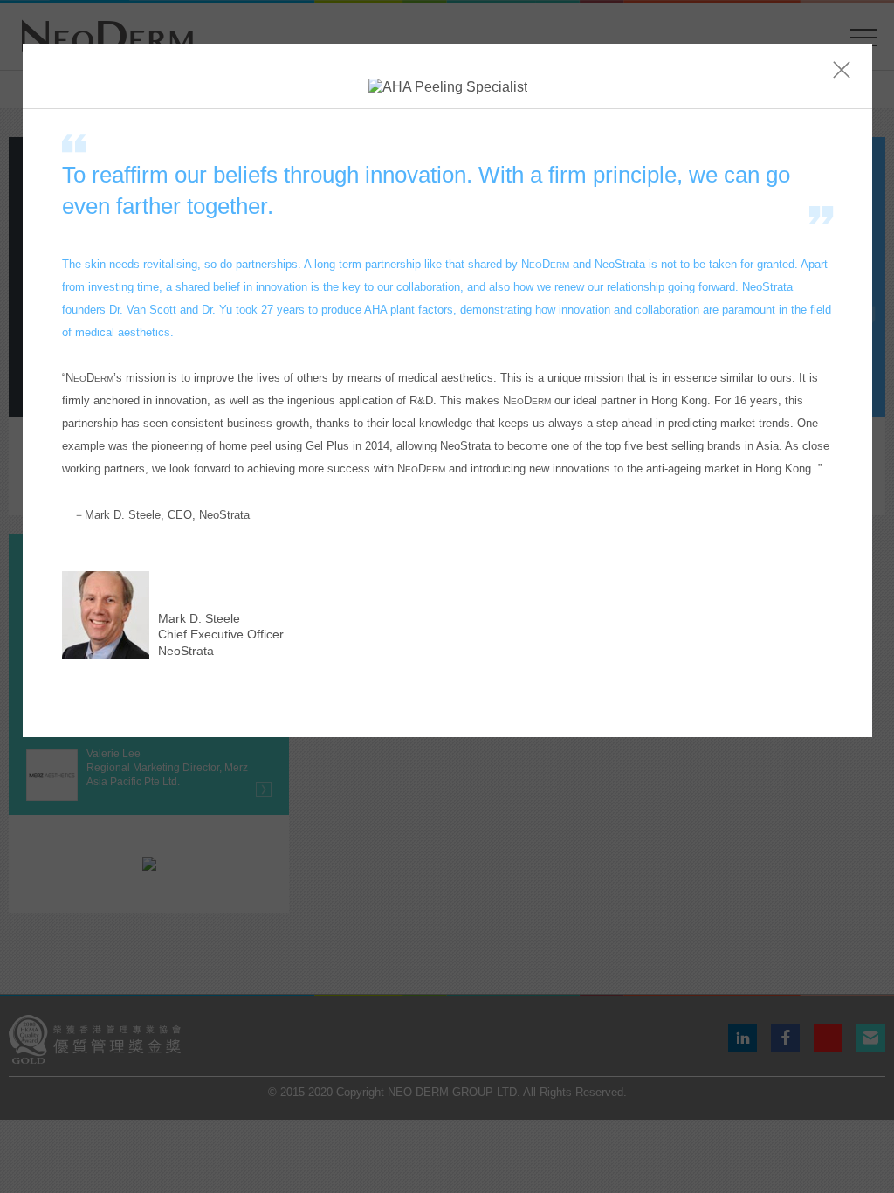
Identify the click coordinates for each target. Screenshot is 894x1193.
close (842, 70)
